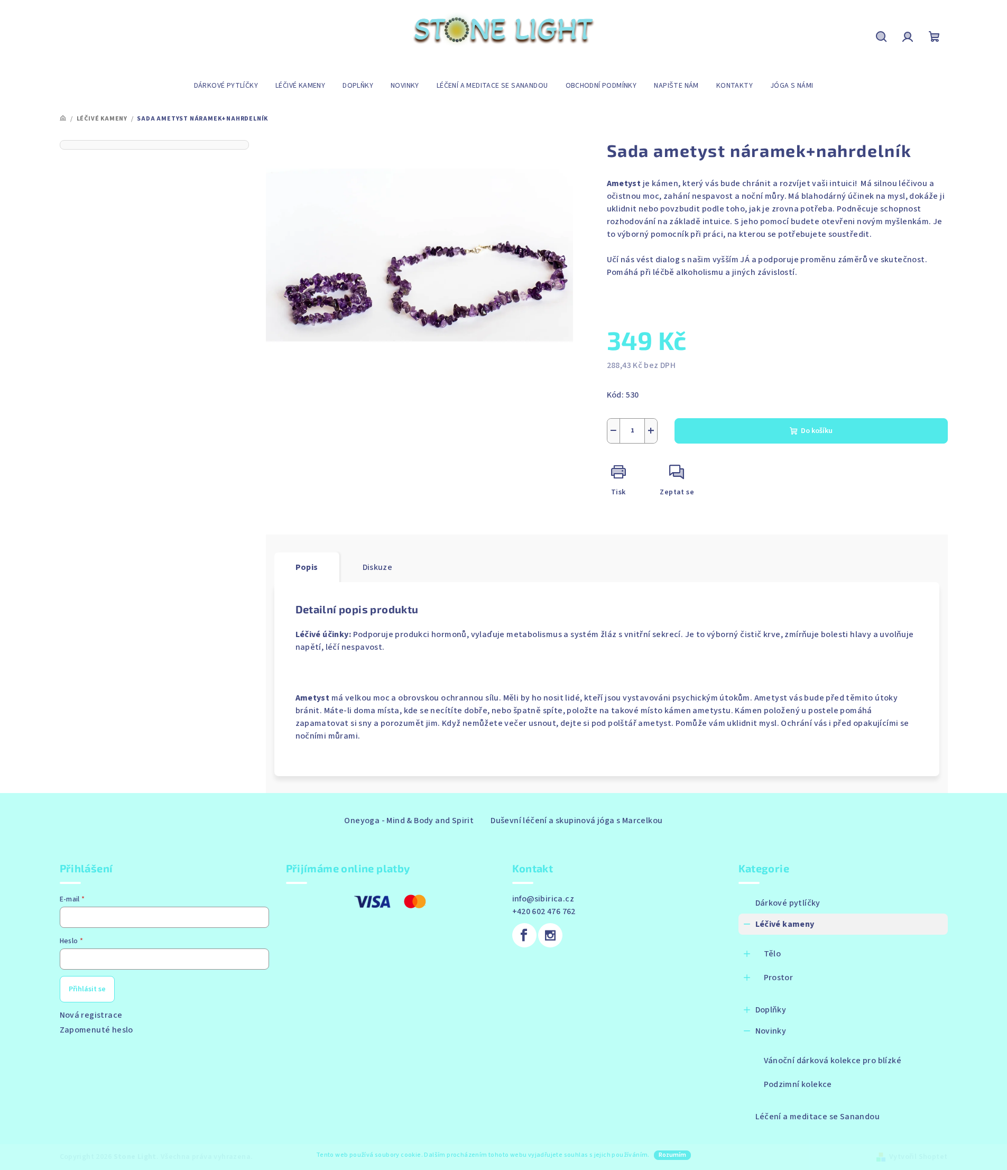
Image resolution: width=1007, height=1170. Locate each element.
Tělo (772, 954)
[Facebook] (524, 935)
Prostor (778, 977)
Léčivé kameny (785, 924)
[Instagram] (550, 935)
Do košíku (817, 431)
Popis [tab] (306, 567)
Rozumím (672, 1154)
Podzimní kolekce (798, 1084)
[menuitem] (226, 85)
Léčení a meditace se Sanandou (817, 1116)
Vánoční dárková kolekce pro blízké (833, 1060)
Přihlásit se (87, 989)
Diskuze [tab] (378, 567)
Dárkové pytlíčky (787, 903)
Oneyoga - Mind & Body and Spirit (409, 820)
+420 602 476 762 (544, 911)
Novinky (771, 1031)
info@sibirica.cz (543, 899)
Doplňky (771, 1010)
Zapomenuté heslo (96, 1030)
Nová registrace (91, 1015)
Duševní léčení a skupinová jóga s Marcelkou (576, 820)
